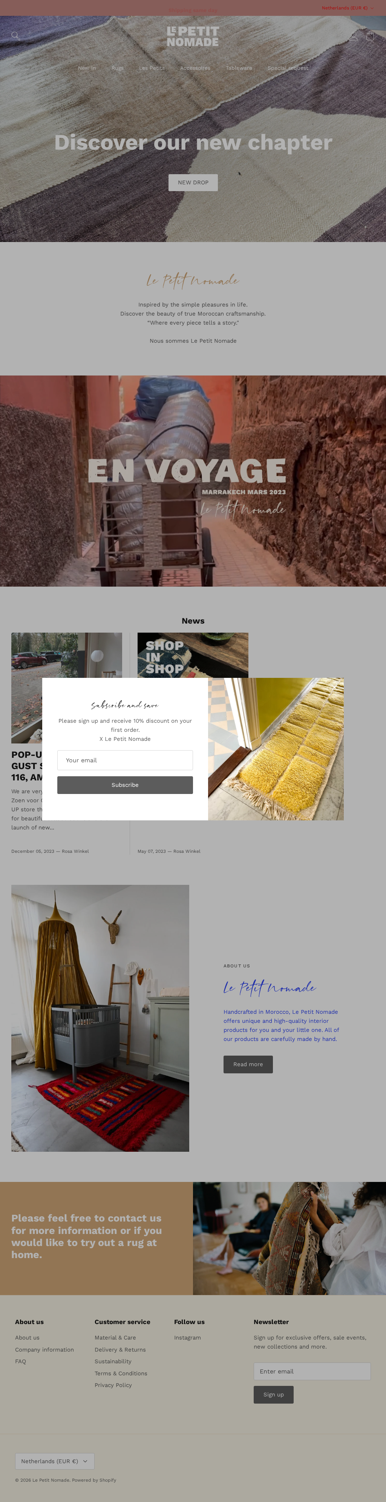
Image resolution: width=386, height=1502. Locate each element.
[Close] (334, 687)
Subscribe (125, 785)
